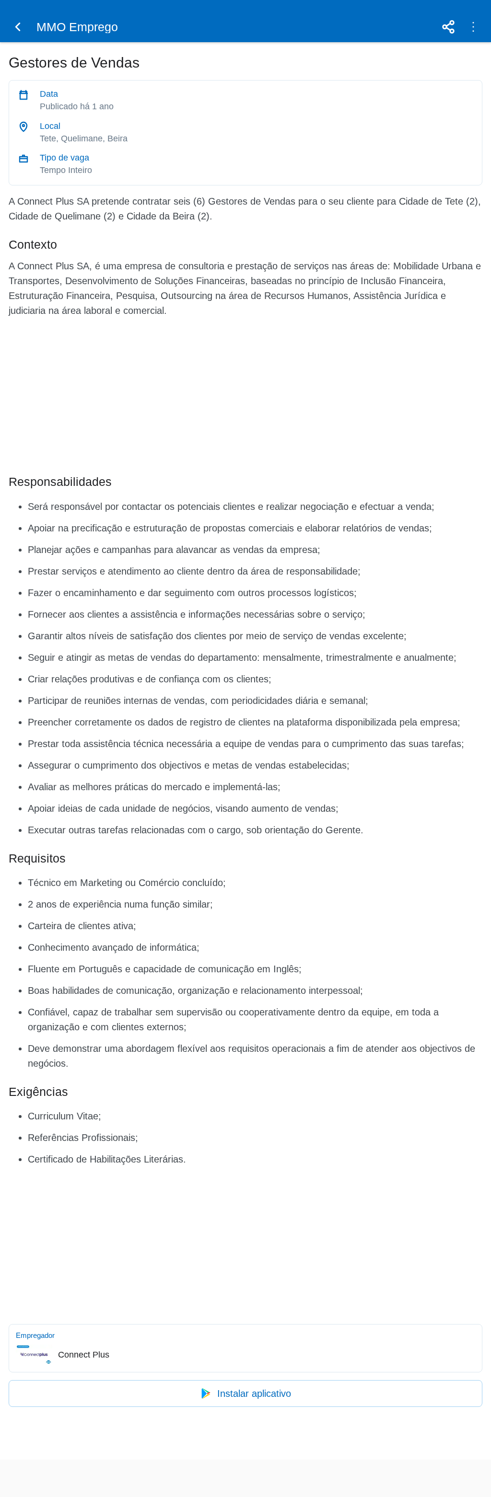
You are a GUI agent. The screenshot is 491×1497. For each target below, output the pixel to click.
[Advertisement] (245, 394)
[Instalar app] (473, 27)
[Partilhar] (448, 27)
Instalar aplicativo (254, 1393)
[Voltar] (18, 27)
